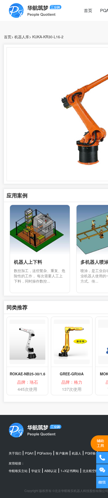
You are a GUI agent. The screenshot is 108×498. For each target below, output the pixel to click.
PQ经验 (90, 453)
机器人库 (21, 36)
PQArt (29, 453)
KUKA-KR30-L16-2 (47, 36)
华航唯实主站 (18, 470)
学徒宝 (36, 470)
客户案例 (62, 453)
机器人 (76, 453)
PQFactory (44, 453)
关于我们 (15, 453)
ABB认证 (50, 470)
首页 (88, 10)
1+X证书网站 (70, 470)
